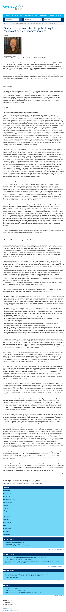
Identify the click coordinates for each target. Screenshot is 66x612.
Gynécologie (7, 508)
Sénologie (7, 531)
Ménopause (7, 517)
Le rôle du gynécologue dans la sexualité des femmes (19, 559)
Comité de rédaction (27, 15)
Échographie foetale (9, 499)
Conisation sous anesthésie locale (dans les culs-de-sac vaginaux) (23, 592)
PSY (5, 525)
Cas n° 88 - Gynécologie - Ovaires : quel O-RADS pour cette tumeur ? (24, 576)
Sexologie (7, 534)
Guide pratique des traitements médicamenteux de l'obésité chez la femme (25, 557)
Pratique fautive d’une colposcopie (14, 542)
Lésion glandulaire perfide (12, 577)
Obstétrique (7, 522)
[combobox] (33, 19)
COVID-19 (7, 496)
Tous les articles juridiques (55, 549)
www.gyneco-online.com (25, 482)
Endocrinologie (8, 502)
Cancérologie (8, 493)
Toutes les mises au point (55, 566)
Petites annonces (56, 15)
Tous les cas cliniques (56, 581)
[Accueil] (13, 7)
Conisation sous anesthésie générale (15, 590)
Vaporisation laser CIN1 (11, 589)
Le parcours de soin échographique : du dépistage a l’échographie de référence (27, 574)
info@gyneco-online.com (9, 606)
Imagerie (6, 511)
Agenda (15, 15)
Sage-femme (7, 528)
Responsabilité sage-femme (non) (14, 544)
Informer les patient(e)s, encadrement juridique (18, 546)
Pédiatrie (6, 519)
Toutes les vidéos (58, 595)
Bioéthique (7, 490)
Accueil (8, 15)
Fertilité (6, 505)
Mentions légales (7, 608)
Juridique (6, 514)
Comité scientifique (42, 15)
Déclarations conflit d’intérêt (10, 610)
